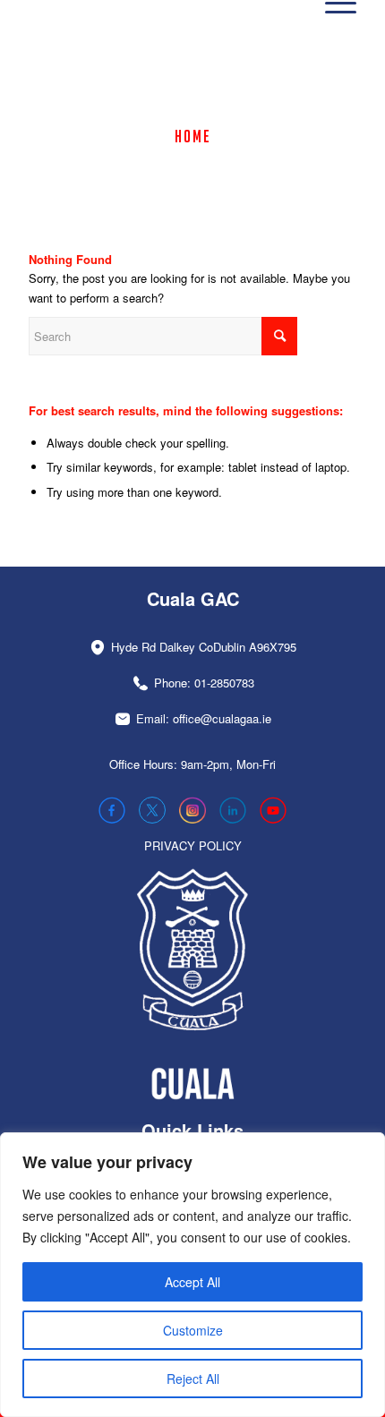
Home (193, 136)
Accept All (192, 1282)
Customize (193, 1330)
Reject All (193, 1378)
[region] (192, 1274)
